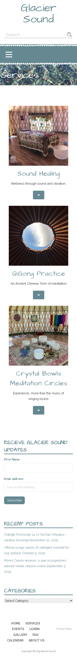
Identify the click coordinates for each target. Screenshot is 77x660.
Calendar (15, 640)
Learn (34, 629)
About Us (36, 640)
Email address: (14, 479)
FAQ (35, 635)
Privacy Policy (64, 628)
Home (15, 623)
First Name (12, 459)
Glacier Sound (38, 13)
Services (32, 623)
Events (18, 629)
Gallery (20, 635)
